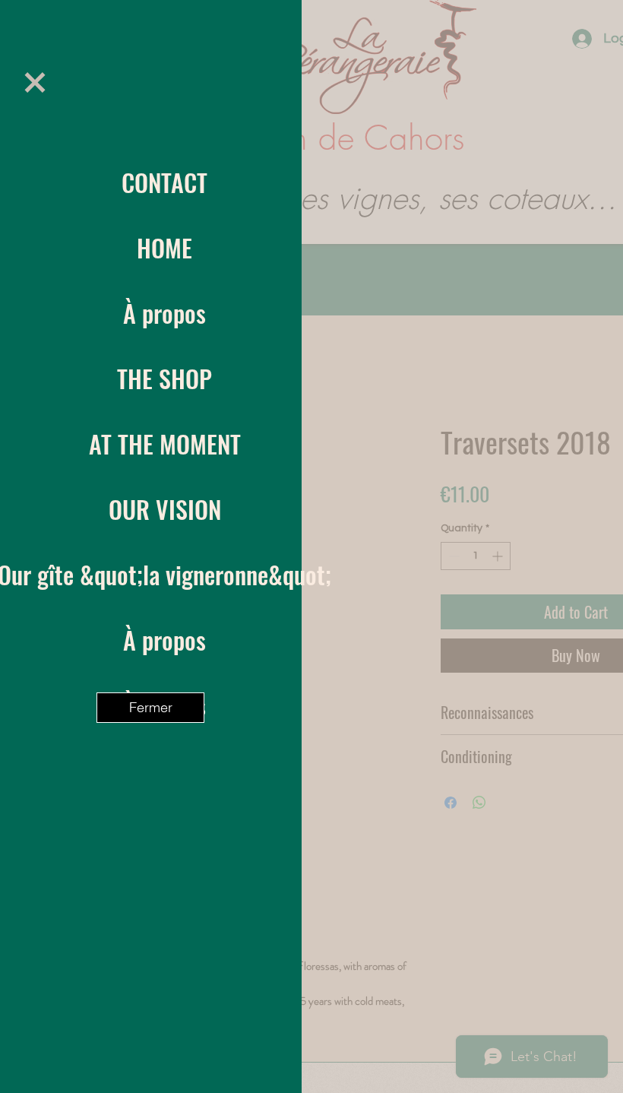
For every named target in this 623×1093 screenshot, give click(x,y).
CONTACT (164, 182)
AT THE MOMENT (165, 443)
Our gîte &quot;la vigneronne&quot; (164, 574)
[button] (35, 82)
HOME (164, 247)
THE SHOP (164, 378)
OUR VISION (165, 509)
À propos (164, 313)
